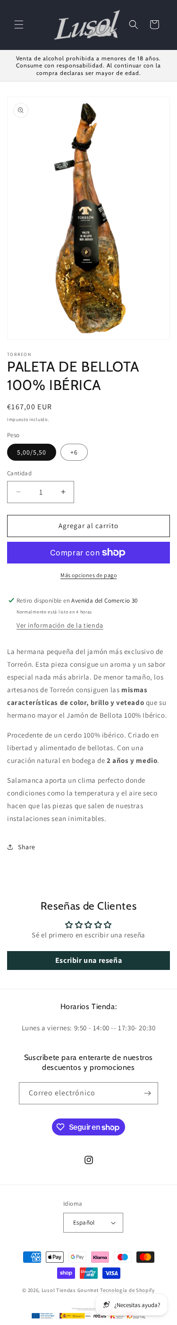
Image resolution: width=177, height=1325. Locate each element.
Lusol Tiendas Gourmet (70, 1290)
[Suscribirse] (147, 1093)
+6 (74, 452)
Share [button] (26, 847)
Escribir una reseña (88, 960)
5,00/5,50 (31, 452)
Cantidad (19, 473)
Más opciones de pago (88, 575)
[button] (18, 24)
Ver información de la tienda (60, 625)
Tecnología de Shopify (127, 1290)
